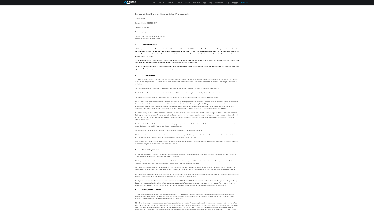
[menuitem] (153, 3)
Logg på (235, 3)
